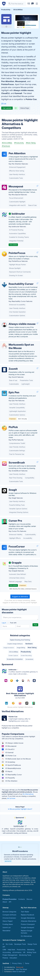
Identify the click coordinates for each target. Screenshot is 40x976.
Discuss (29, 899)
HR (24, 952)
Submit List (7, 927)
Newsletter (6, 930)
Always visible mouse (23, 90)
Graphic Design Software (15, 644)
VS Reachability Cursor (13, 775)
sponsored (8, 861)
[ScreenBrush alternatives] (4, 463)
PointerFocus (7, 84)
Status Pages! (8, 921)
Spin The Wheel (21, 969)
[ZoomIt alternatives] (4, 369)
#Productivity (19, 143)
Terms (27, 963)
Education (13, 958)
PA (4, 154)
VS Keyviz (8, 771)
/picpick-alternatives (9, 425)
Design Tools (32, 944)
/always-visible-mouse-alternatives (14, 322)
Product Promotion (10, 899)
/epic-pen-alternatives (10, 390)
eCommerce (16, 952)
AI (3, 944)
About (5, 902)
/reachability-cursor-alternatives (13, 282)
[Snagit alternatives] (4, 490)
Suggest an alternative (20, 596)
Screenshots (29, 659)
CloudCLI (5, 93)
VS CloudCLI (10, 749)
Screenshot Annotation (15, 659)
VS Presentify (10, 778)
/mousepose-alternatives (11, 184)
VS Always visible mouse (14, 743)
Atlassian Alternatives (28, 921)
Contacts (21, 899)
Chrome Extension (9, 918)
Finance (5, 958)
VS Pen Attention (11, 781)
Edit (4, 104)
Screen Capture (13, 655)
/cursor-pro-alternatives (10, 518)
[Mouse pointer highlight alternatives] (6, 19)
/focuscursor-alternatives (11, 544)
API (10, 902)
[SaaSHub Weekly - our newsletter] (29, 3)
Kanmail (18, 93)
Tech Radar (25, 912)
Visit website (7, 108)
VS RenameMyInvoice (13, 768)
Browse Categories (9, 912)
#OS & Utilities (7, 143)
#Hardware (6, 146)
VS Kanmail (9, 752)
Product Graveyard (28, 924)
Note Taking (32, 647)
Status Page (24, 108)
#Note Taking (31, 143)
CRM (4, 949)
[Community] (32, 3)
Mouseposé (20, 81)
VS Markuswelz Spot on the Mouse (18, 759)
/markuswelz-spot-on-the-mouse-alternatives (19, 342)
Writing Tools (31, 952)
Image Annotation (9, 647)
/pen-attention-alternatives (11, 151)
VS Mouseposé (10, 746)
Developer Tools (20, 944)
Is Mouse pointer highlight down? (20, 809)
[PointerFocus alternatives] (4, 253)
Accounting (7, 952)
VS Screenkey (10, 762)
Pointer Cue (31, 99)
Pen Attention (7, 81)
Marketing (30, 949)
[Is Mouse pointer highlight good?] (16, 108)
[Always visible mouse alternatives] (4, 324)
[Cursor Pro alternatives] (4, 521)
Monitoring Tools (25, 955)
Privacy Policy (17, 963)
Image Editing (21, 647)
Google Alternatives (28, 918)
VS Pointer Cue (10, 755)
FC (4, 547)
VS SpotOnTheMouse (13, 765)
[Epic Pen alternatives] (4, 393)
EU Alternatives (28, 794)
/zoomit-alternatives (9, 366)
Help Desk (11, 949)
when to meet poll (18, 971)
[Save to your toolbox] (6, 26)
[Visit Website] (37, 186)
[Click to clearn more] (20, 853)
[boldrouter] (4, 214)
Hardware (29, 644)
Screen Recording (26, 655)
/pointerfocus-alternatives (11, 251)
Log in (4, 623)
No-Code (9, 944)
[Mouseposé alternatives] (4, 187)
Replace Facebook (27, 915)
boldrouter (19, 826)
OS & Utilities (13, 652)
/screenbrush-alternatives (11, 460)
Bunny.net (19, 967)
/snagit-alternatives (9, 487)
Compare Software (9, 915)
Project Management (10, 955)
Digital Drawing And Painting (20, 640)
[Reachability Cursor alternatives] (4, 284)
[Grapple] (4, 563)
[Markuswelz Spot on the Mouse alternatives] (4, 345)
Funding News (8, 924)
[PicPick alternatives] (4, 428)
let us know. (11, 798)
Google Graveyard (27, 927)
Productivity (26, 652)
